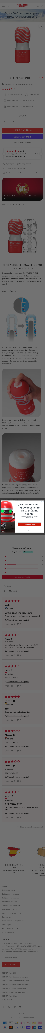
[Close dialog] (42, 502)
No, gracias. (29, 530)
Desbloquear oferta (30, 524)
